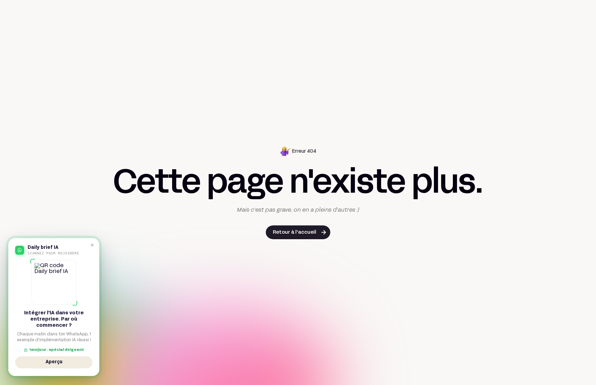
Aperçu (54, 363)
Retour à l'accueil (294, 232)
